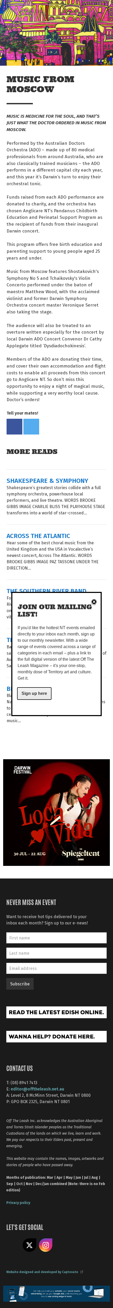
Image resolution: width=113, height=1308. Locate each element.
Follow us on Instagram (46, 1245)
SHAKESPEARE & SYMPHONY (47, 480)
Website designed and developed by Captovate (42, 1271)
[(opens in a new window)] (56, 812)
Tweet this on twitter (31, 427)
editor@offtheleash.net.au (37, 1088)
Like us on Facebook (13, 1245)
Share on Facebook (14, 427)
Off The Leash (16, 10)
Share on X (29, 1245)
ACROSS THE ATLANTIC (38, 535)
